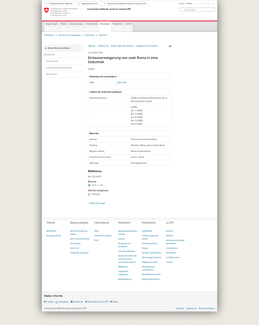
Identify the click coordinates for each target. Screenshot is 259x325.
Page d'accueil (51, 24)
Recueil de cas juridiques (70, 35)
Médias (189, 4)
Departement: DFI (89, 3)
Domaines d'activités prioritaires (175, 242)
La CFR (128, 24)
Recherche (90, 35)
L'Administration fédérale (60, 3)
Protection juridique (79, 252)
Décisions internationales (59, 67)
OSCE (96, 240)
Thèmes (63, 24)
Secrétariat (171, 252)
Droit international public (78, 232)
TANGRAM (147, 231)
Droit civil (74, 248)
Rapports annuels (150, 262)
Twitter (50, 301)
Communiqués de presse (150, 237)
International (91, 24)
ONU (96, 231)
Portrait (169, 231)
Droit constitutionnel (79, 239)
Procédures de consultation (148, 268)
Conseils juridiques (126, 251)
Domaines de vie (53, 235)
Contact (182, 4)
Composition (172, 248)
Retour (91, 45)
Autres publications (150, 279)
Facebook (78, 301)
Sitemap (180, 308)
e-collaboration (173, 257)
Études (145, 248)
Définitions (51, 231)
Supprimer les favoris (147, 45)
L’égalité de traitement (123, 273)
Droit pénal (52, 61)
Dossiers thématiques (151, 252)
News (115, 301)
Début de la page (97, 203)
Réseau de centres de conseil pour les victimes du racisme (127, 258)
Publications (118, 24)
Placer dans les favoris (122, 45)
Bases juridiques (76, 24)
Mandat (169, 235)
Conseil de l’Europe (103, 235)
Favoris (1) (103, 45)
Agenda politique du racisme (127, 232)
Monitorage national (151, 257)
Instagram (64, 301)
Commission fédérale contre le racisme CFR (126, 3)
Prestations (105, 24)
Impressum (191, 308)
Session (121, 239)
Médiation (123, 266)
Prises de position (150, 243)
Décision (103, 35)
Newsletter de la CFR (151, 274)
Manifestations (125, 279)
